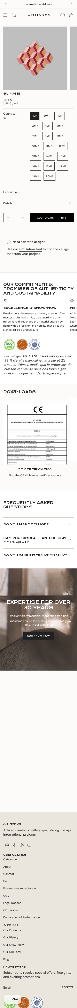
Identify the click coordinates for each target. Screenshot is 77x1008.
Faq (5, 881)
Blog (6, 959)
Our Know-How (13, 945)
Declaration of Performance (21, 917)
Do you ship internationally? (35, 555)
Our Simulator (12, 952)
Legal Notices (12, 903)
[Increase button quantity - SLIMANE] (23, 217)
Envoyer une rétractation (19, 888)
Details (7, 203)
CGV (6, 895)
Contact (8, 874)
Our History (10, 937)
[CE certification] (35, 432)
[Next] (72, 4)
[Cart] (71, 15)
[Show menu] (5, 15)
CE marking (10, 910)
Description (10, 192)
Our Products (12, 930)
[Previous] (5, 4)
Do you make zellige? (26, 524)
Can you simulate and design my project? (34, 540)
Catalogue (10, 859)
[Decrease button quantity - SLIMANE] (8, 217)
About (7, 866)
